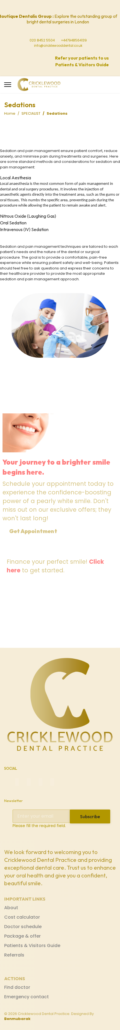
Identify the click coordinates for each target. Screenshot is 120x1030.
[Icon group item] (17, 782)
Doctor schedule (23, 926)
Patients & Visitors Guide (32, 945)
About (11, 907)
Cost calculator (22, 917)
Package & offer (22, 936)
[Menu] (7, 84)
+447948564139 (74, 40)
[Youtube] (58, 6)
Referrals (14, 955)
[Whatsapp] (74, 6)
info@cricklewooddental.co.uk (58, 45)
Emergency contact (26, 997)
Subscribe (90, 816)
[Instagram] (66, 6)
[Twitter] (49, 6)
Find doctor (17, 987)
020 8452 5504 (42, 40)
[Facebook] (41, 6)
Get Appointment (33, 531)
